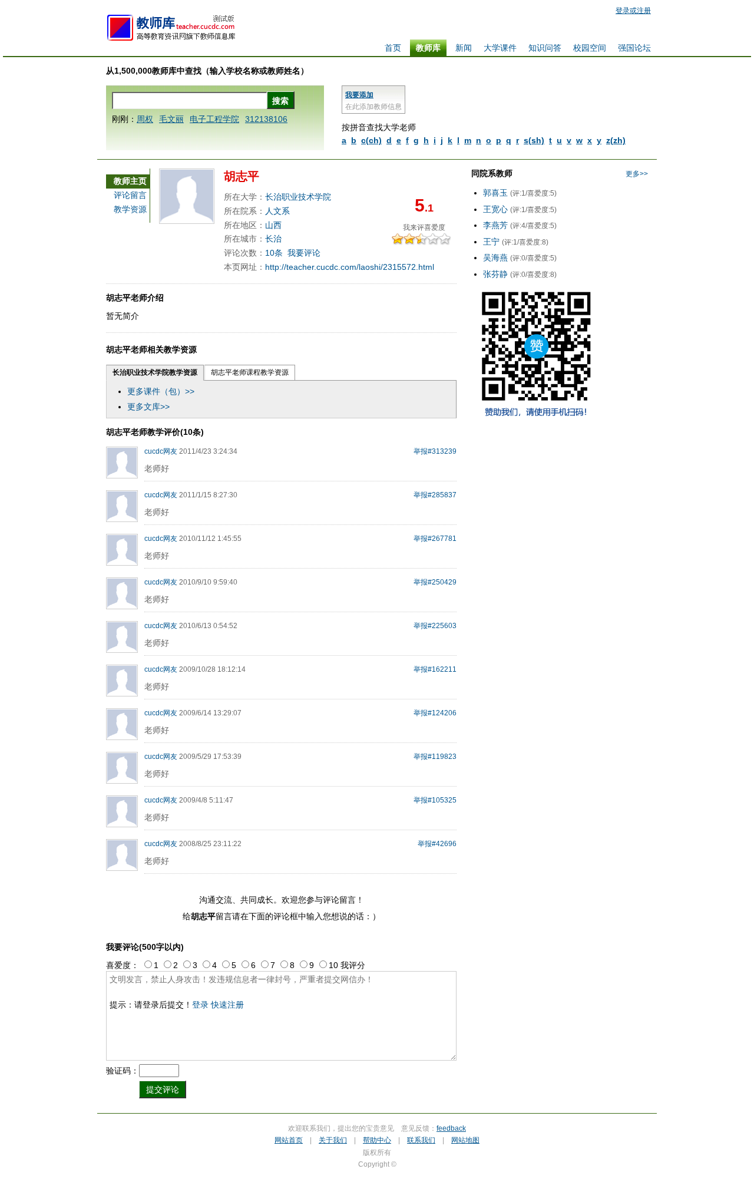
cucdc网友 (160, 451)
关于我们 (333, 1140)
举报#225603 (435, 626)
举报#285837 (435, 495)
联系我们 (421, 1140)
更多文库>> (148, 406)
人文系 (277, 211)
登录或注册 (633, 10)
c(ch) (371, 140)
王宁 (491, 241)
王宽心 (495, 209)
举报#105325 (435, 800)
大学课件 (500, 47)
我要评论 (303, 252)
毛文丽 (171, 119)
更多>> (637, 174)
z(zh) (616, 140)
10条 (274, 252)
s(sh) (534, 140)
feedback (451, 1128)
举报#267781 (435, 538)
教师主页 (130, 181)
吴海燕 (495, 257)
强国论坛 (634, 47)
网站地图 (465, 1140)
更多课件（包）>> (160, 391)
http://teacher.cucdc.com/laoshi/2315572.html (349, 267)
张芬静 (495, 274)
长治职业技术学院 (298, 197)
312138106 (266, 119)
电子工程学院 (214, 119)
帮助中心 (377, 1140)
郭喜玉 (495, 192)
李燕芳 (495, 225)
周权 (145, 119)
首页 (393, 47)
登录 (200, 1004)
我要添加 (359, 95)
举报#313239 (435, 451)
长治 (273, 238)
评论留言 (130, 195)
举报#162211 (435, 669)
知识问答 (544, 47)
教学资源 (130, 209)
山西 (273, 225)
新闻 (463, 47)
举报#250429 (435, 582)
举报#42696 (437, 844)
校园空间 (589, 47)
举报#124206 (435, 713)
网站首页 (289, 1140)
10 (448, 239)
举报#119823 (435, 756)
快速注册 (227, 1004)
